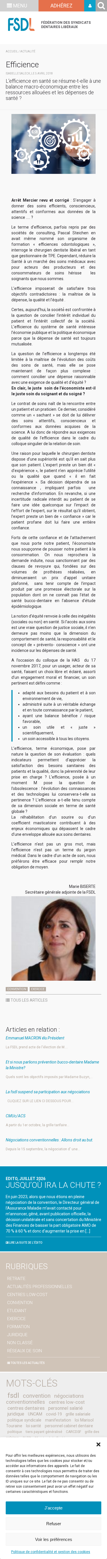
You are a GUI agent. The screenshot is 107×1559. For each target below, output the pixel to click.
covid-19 (54, 1414)
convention (37, 1396)
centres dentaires (26, 1408)
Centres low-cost (27, 1294)
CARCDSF (73, 1432)
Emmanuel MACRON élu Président (35, 1038)
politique (14, 1432)
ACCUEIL (12, 51)
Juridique (17, 1334)
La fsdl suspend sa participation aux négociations (48, 1092)
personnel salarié (65, 1408)
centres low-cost (67, 1402)
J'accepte (53, 1507)
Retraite (16, 1278)
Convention (16, 989)
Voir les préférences (53, 1539)
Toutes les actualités (27, 1363)
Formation (18, 1326)
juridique (15, 1414)
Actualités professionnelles (39, 1286)
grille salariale (78, 1414)
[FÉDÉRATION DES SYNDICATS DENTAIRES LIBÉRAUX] (21, 24)
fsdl (13, 1395)
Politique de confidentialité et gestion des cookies (50, 1552)
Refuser (53, 1523)
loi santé (33, 1426)
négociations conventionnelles (45, 1399)
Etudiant (17, 1310)
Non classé (20, 1342)
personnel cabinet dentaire (69, 1426)
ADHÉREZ (61, 6)
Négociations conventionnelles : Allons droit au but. (49, 1140)
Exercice (38, 989)
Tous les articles (29, 1000)
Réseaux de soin (24, 1350)
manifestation (58, 1420)
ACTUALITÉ (27, 51)
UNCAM (35, 1414)
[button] (98, 1444)
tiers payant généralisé (44, 1432)
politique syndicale (24, 1420)
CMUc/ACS (15, 1116)
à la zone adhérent (90, 5)
